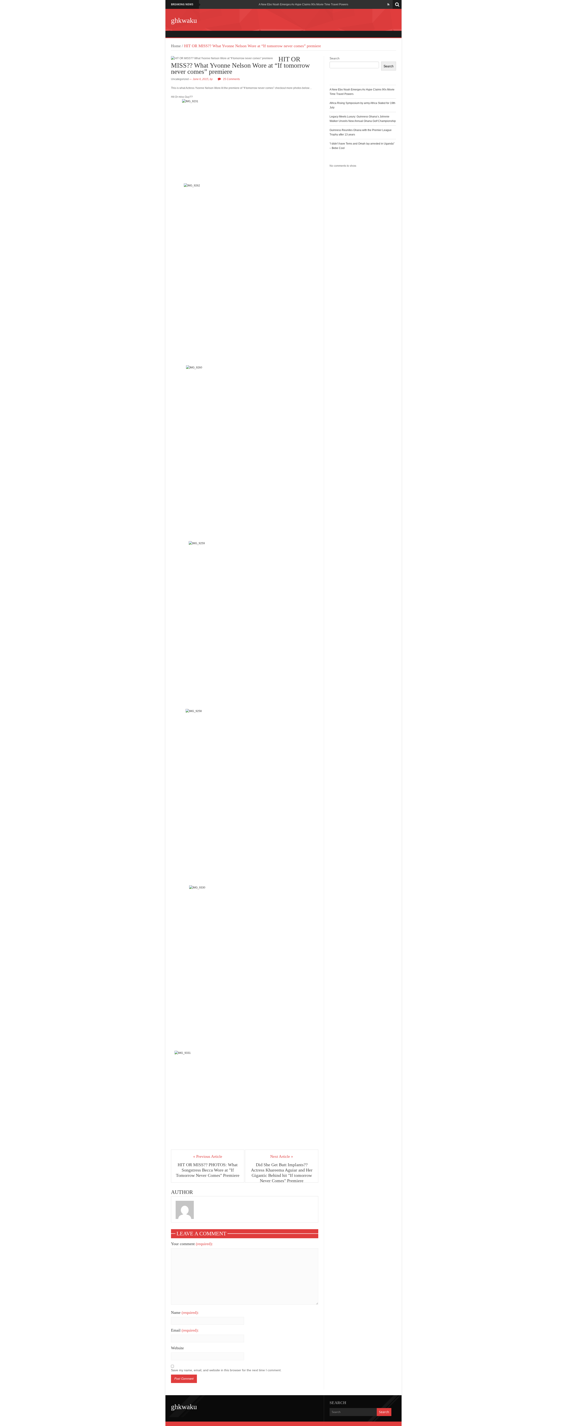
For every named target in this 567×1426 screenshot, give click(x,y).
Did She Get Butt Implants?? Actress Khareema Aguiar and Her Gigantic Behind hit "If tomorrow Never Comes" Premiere (282, 1172)
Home (176, 46)
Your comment (192, 1244)
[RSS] (388, 4)
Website (177, 1348)
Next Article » (281, 1156)
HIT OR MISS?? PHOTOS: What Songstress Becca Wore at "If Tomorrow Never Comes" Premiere (207, 1170)
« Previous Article (207, 1156)
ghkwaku (184, 20)
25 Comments (231, 79)
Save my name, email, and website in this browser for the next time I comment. (226, 1370)
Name (185, 1312)
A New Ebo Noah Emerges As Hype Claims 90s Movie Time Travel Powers (303, 4)
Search (335, 58)
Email (185, 1330)
